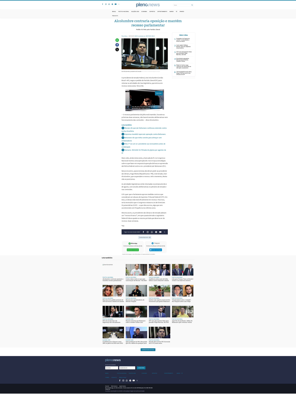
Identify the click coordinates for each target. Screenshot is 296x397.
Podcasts (115, 15)
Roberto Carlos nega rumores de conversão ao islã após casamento (183, 66)
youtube (115, 4)
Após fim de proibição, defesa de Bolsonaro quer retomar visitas (182, 321)
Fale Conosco (114, 386)
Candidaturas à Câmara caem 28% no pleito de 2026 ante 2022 (113, 342)
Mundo (172, 11)
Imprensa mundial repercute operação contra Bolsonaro (145, 134)
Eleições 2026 (135, 11)
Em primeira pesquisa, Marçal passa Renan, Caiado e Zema (182, 60)
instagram (106, 4)
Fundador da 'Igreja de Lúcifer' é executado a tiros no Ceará (183, 40)
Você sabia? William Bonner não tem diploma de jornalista (183, 46)
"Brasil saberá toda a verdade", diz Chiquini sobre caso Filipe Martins (181, 301)
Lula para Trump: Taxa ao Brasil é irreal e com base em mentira (182, 279)
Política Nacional (123, 11)
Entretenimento (162, 11)
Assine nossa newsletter (110, 364)
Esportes (152, 11)
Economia (144, 11)
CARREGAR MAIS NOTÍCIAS (148, 349)
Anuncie (107, 386)
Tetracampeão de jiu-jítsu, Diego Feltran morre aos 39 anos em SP (184, 73)
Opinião (182, 11)
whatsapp (109, 4)
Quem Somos (122, 386)
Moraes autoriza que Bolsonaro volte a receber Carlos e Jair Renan (135, 322)
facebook (102, 4)
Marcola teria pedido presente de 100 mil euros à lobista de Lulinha (113, 300)
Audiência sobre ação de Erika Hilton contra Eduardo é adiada (159, 279)
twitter (118, 4)
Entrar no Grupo (156, 250)
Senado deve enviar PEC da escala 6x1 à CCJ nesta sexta (159, 342)
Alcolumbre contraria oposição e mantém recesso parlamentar (113, 279)
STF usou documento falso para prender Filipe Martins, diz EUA (184, 53)
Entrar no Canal (133, 250)
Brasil (114, 11)
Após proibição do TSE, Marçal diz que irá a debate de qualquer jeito (136, 342)
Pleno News (148, 5)
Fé (176, 11)
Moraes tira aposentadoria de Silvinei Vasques (135, 300)
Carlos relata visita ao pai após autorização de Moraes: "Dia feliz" (136, 279)
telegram (112, 4)
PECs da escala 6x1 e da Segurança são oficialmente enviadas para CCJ (111, 322)
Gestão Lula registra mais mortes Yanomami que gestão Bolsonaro (159, 300)
